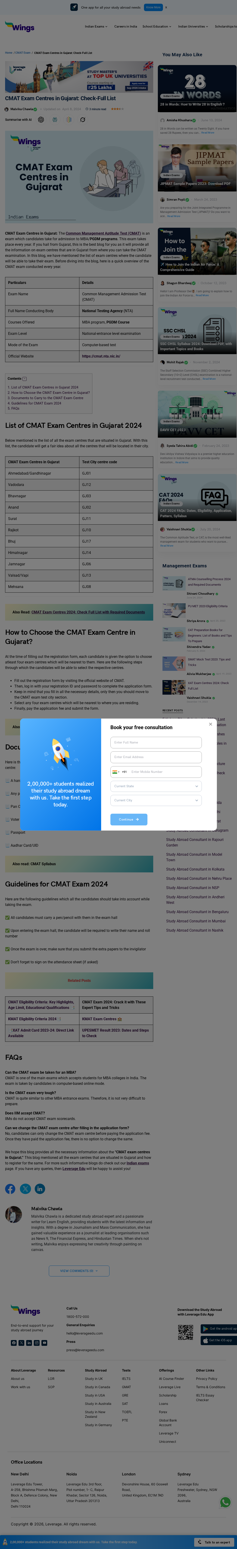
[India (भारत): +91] (115, 772)
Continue (127, 819)
